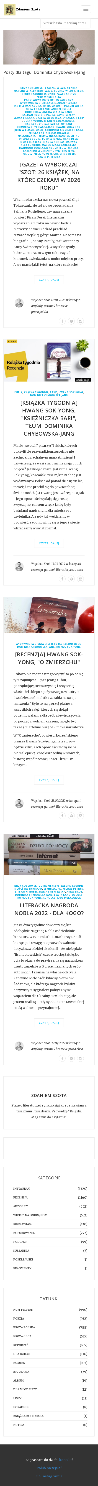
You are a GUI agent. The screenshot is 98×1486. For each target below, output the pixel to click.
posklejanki (23, 1259)
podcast (20, 1241)
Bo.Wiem (63, 133)
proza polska (39, 312)
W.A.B (48, 91)
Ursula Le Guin (29, 139)
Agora (36, 106)
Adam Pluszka (67, 103)
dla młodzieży (25, 1389)
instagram (21, 1188)
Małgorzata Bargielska (59, 145)
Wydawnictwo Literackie (38, 103)
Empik (18, 392)
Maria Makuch (53, 106)
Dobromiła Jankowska (41, 112)
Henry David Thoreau (58, 151)
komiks (19, 1362)
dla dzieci (21, 1354)
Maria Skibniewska (52, 892)
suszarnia (21, 1250)
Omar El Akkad (30, 142)
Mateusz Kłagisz (66, 148)
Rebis (80, 91)
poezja (18, 1318)
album (18, 1380)
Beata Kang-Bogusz (68, 895)
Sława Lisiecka (23, 118)
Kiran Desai (70, 139)
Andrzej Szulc (61, 109)
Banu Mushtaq (69, 136)
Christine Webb (64, 154)
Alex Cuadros (31, 145)
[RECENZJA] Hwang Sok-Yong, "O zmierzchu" (49, 658)
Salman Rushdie (33, 115)
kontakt (65, 1460)
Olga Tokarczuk (38, 109)
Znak (51, 94)
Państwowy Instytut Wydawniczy (48, 100)
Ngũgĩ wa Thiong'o (28, 889)
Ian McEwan (22, 106)
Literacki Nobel (26, 892)
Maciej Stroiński (47, 130)
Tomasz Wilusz (64, 91)
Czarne (50, 88)
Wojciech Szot (40, 300)
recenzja (37, 570)
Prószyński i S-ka (48, 97)
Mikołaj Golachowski (59, 121)
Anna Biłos (74, 892)
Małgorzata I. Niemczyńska (37, 136)
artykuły (37, 306)
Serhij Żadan (52, 889)
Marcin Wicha (73, 106)
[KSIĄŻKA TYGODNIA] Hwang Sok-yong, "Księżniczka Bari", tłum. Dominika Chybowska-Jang (49, 418)
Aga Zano (65, 112)
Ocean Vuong (33, 121)
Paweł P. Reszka (49, 157)
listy (17, 1398)
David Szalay (66, 115)
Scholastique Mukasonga (62, 898)
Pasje (53, 392)
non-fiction (23, 1309)
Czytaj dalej (49, 280)
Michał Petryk (73, 889)
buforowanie (24, 1233)
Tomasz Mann (51, 139)
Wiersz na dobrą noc (30, 1215)
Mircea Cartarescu (42, 133)
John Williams (24, 130)
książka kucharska (28, 1416)
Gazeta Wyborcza (48, 118)
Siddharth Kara (71, 130)
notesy (19, 1424)
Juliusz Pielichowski (37, 154)
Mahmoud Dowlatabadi (36, 148)
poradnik (21, 1407)
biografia (21, 1371)
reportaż (20, 1345)
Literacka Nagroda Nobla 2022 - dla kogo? (49, 909)
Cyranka (69, 118)
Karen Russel (32, 151)
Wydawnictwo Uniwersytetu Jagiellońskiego (49, 644)
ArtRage (67, 124)
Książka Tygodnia (36, 392)
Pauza (50, 115)
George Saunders (34, 94)
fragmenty (22, 1268)
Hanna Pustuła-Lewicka (42, 124)
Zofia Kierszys (49, 886)
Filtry (80, 118)
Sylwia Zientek (67, 88)
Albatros (37, 91)
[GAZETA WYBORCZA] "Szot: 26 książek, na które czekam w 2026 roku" (49, 176)
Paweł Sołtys (66, 94)
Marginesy (21, 91)
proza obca (76, 570)
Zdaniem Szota (28, 9)
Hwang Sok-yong (68, 127)
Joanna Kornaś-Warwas (60, 142)
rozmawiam (22, 1224)
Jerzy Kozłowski (32, 88)
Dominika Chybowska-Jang (36, 127)
